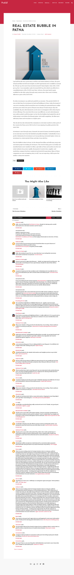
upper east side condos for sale (43, 511)
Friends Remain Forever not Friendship (53, 200)
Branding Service (20, 300)
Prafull (4, 3)
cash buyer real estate (35, 337)
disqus (53, 217)
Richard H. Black (20, 251)
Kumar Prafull (17, 34)
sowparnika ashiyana (46, 381)
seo (16, 402)
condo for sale (36, 373)
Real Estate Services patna (22, 246)
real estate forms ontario (38, 389)
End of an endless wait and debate (19, 200)
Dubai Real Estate (41, 280)
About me (54, 2)
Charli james (19, 313)
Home (35, 2)
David (17, 441)
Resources (61, 2)
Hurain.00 (18, 269)
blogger (49, 217)
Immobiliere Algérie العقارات (23, 405)
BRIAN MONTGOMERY (22, 332)
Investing (40, 2)
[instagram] (37, 564)
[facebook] (43, 564)
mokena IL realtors (38, 544)
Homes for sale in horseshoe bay (30, 536)
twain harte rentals (50, 528)
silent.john (18, 342)
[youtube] (34, 564)
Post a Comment (18, 549)
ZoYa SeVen (18, 541)
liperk (17, 516)
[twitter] (40, 564)
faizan (17, 449)
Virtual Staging (19, 264)
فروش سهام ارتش (22, 482)
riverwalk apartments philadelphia (41, 397)
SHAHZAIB (18, 350)
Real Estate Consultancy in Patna (24, 236)
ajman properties (22, 353)
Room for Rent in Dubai (29, 293)
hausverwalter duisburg (51, 425)
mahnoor (18, 487)
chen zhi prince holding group (51, 519)
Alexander (18, 524)
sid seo (17, 377)
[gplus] (31, 564)
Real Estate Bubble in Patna (36, 199)
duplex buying (39, 345)
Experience (19, 21)
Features (67, 2)
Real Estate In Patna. (34, 224)
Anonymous (19, 421)
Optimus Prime (20, 322)
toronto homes (38, 254)
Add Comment (48, 34)
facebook (58, 217)
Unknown (18, 222)
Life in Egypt (53, 444)
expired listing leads (26, 318)
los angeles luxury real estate (42, 473)
